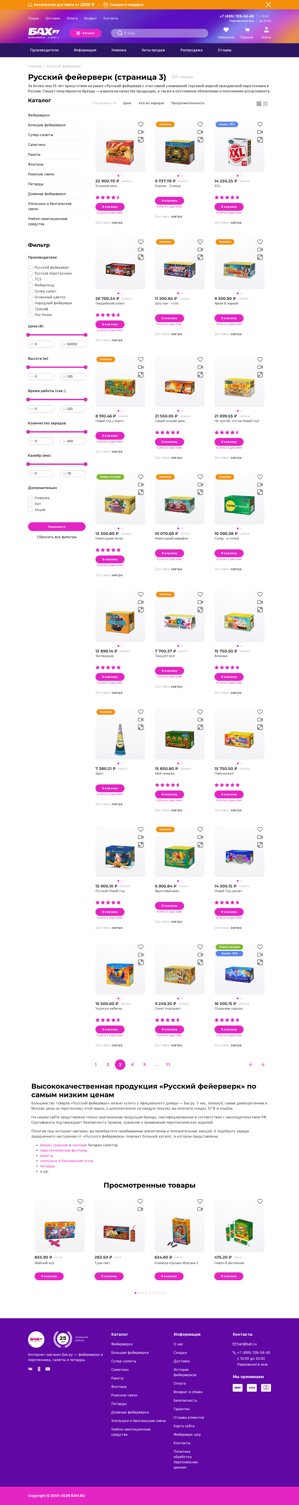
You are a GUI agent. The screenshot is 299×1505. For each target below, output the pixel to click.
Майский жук (44, 1263)
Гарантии (182, 1409)
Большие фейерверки (46, 125)
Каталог (89, 33)
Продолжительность (187, 103)
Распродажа (191, 50)
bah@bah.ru (247, 1344)
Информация (85, 50)
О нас (178, 1344)
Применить (57, 526)
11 (168, 1064)
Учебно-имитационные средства (47, 221)
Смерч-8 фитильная (229, 1263)
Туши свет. (103, 1263)
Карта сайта (184, 1426)
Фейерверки (38, 115)
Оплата (72, 18)
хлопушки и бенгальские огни (66, 1161)
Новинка (119, 50)
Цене (127, 103)
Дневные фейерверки (47, 194)
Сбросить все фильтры (57, 537)
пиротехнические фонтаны (63, 1150)
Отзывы (224, 50)
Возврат (90, 18)
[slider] (28, 335)
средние (60, 1145)
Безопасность (185, 1400)
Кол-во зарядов (151, 103)
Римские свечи (41, 174)
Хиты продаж (153, 50)
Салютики (36, 145)
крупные (79, 1145)
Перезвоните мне (242, 20)
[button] (118, 176)
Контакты (110, 18)
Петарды (35, 184)
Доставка (53, 18)
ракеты (46, 1156)
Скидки (33, 18)
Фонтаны (35, 164)
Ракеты (34, 154)
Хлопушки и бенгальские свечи (50, 206)
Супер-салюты (40, 135)
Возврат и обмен (188, 1392)
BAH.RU (78, 1496)
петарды (47, 1166)
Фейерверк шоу (187, 1434)
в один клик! (110, 212)
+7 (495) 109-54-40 (237, 16)
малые (45, 1145)
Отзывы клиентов (189, 1417)
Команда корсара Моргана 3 (176, 1263)
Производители (44, 50)
